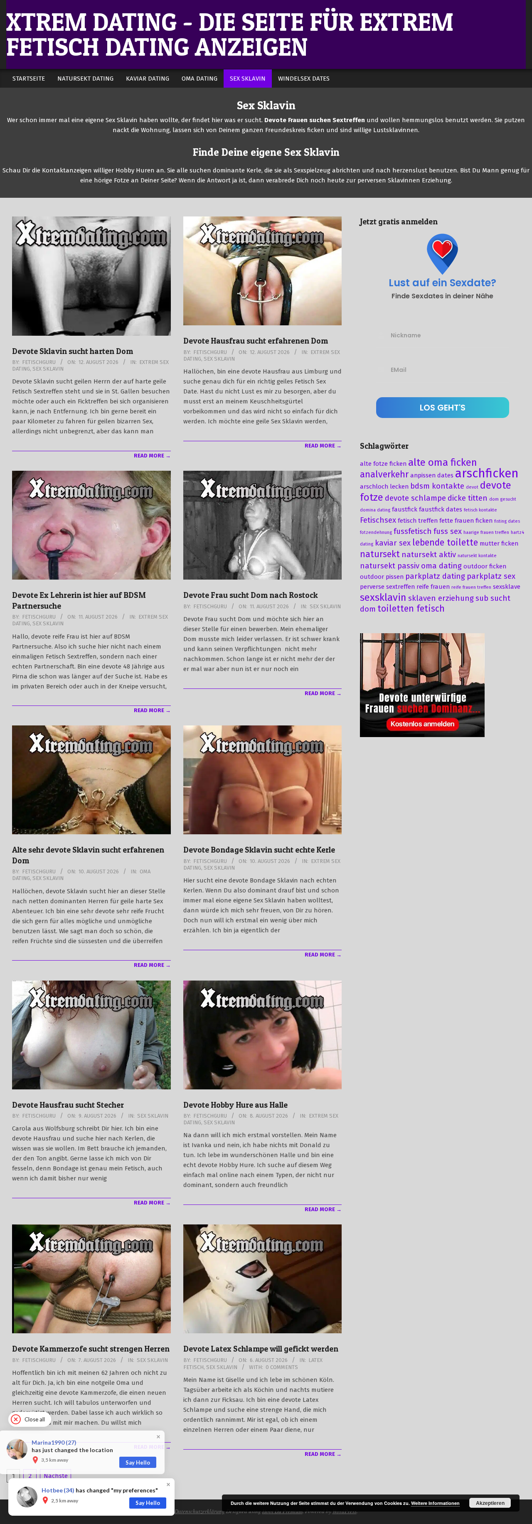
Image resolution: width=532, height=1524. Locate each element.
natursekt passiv (389, 565)
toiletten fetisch (411, 608)
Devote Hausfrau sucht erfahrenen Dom (255, 341)
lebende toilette (445, 542)
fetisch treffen (418, 520)
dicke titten (468, 498)
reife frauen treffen (471, 587)
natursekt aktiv (428, 554)
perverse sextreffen (387, 586)
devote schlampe (415, 498)
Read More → (152, 455)
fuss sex (447, 531)
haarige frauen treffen (486, 532)
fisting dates (507, 521)
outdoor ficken (484, 566)
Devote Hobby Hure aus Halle (235, 1105)
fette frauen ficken (466, 520)
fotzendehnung (376, 532)
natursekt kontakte (477, 555)
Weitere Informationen (435, 1503)
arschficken (487, 473)
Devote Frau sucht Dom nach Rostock (250, 595)
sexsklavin (383, 597)
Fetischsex (378, 520)
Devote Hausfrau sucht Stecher (68, 1105)
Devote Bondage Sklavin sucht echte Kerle (259, 850)
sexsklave (506, 586)
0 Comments (282, 1367)
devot (472, 487)
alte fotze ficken (383, 463)
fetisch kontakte (480, 510)
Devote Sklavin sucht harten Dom (72, 351)
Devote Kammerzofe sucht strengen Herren (91, 1349)
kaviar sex (393, 543)
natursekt (380, 554)
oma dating (441, 565)
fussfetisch (413, 531)
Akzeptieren (490, 1503)
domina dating (375, 510)
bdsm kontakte (437, 486)
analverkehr (384, 474)
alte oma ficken (442, 462)
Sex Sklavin (48, 369)
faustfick (404, 509)
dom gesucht (502, 499)
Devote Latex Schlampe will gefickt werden (260, 1349)
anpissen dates (431, 475)
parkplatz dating (435, 576)
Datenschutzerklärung (200, 1511)
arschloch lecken (384, 486)
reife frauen (433, 586)
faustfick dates (440, 509)
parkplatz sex (491, 576)
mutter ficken (499, 543)
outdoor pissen (382, 576)
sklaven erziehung (441, 598)
